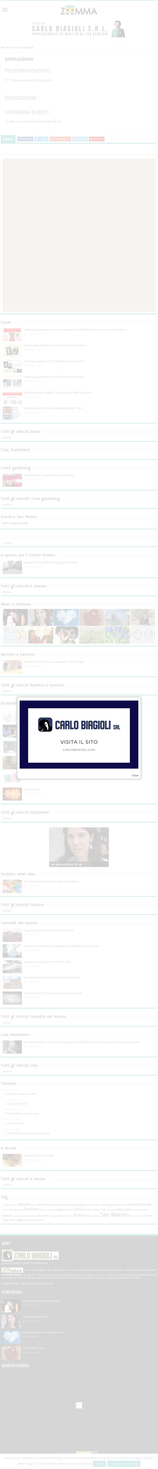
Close (135, 775)
